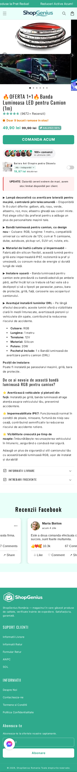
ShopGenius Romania (28, 768)
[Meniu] (5, 13)
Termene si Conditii (15, 704)
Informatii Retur (12, 644)
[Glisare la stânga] (4, 55)
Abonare (38, 753)
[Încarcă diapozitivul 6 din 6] (47, 88)
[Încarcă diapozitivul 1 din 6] (30, 88)
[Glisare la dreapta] (72, 55)
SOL (5, 666)
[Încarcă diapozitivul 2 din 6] (33, 88)
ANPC (6, 659)
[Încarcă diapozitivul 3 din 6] (36, 88)
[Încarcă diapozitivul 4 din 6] (40, 88)
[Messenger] (9, 744)
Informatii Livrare (13, 636)
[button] (64, 13)
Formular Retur (12, 651)
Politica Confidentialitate (18, 712)
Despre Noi (10, 689)
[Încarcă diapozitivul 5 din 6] (43, 88)
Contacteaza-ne (13, 697)
